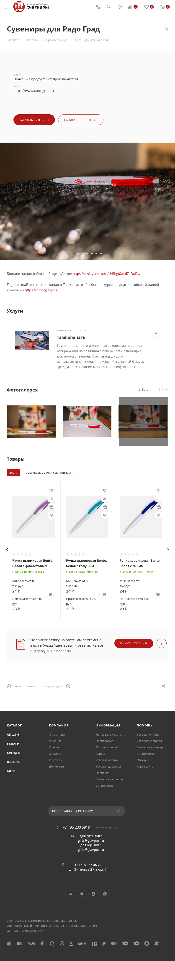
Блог (11, 771)
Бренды (14, 753)
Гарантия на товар (150, 747)
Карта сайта (145, 766)
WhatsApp (105, 894)
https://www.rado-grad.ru (33, 90)
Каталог (14, 725)
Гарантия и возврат (109, 779)
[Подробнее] (156, 333)
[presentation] (6, 549)
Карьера (55, 754)
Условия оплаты (107, 760)
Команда (55, 741)
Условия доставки (108, 766)
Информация (108, 725)
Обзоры (14, 762)
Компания (59, 725)
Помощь (144, 725)
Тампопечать (71, 337)
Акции (13, 734)
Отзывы (54, 747)
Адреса (101, 754)
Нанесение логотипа (110, 734)
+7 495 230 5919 (76, 827)
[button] (73, 253)
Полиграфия (104, 741)
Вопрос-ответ (105, 785)
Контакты (56, 760)
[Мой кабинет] (120, 7)
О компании (58, 734)
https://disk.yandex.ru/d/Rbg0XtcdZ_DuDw (106, 273)
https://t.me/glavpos (41, 290)
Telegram (82, 894)
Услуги (13, 744)
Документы (57, 766)
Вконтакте (70, 894)
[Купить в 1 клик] (51, 506)
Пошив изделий (107, 747)
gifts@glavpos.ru (91, 840)
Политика (102, 773)
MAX (93, 894)
